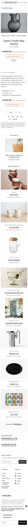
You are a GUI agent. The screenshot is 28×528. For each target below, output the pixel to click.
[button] (19, 2)
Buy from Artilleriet (13, 56)
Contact (4, 475)
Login (25, 2)
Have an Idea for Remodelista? (5, 487)
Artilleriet (16, 46)
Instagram (19, 475)
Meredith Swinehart (15, 159)
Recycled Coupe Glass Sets (14, 293)
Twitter (18, 480)
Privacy (3, 480)
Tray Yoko (14, 414)
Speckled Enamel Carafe (14, 323)
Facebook (19, 478)
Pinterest (19, 473)
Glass (14, 61)
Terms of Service (5, 478)
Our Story (4, 473)
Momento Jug (14, 354)
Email (18, 483)
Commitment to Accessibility (5, 483)
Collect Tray (14, 384)
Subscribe (22, 522)
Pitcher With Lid (14, 260)
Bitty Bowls (14, 195)
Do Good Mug (14, 227)
